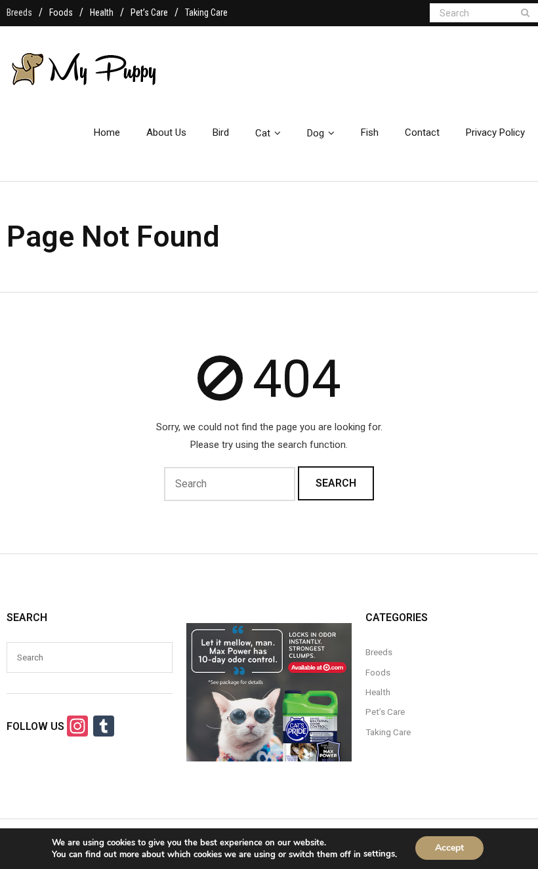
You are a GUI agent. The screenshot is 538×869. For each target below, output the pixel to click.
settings (379, 854)
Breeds (19, 12)
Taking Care (206, 12)
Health (102, 12)
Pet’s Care (149, 12)
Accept (449, 847)
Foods (61, 12)
